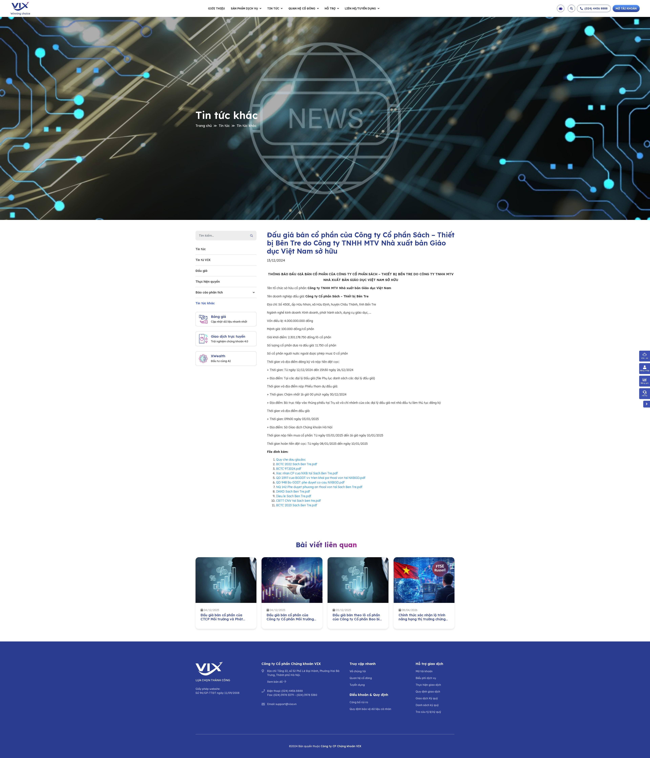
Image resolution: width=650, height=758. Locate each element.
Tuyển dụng (357, 684)
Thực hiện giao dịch (428, 684)
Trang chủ (204, 125)
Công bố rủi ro (359, 702)
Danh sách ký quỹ (427, 705)
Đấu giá (201, 271)
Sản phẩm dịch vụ (244, 8)
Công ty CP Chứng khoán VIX (341, 746)
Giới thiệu (216, 8)
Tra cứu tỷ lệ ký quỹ (428, 712)
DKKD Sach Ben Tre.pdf (293, 491)
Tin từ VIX (203, 260)
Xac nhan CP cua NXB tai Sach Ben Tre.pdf (307, 473)
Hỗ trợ (330, 8)
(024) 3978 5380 (307, 695)
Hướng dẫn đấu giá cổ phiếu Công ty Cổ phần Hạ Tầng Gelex (422, 619)
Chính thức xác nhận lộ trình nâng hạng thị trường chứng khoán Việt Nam (356, 619)
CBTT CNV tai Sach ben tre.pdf (298, 501)
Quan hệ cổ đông (301, 8)
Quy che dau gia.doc (291, 459)
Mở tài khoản (424, 671)
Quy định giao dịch (428, 691)
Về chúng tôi (358, 671)
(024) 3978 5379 (283, 695)
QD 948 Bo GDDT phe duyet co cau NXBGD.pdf (310, 482)
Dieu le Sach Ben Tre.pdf (293, 496)
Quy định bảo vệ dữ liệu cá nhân (370, 709)
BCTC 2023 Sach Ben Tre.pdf (296, 505)
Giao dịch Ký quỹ (427, 698)
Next (457, 594)
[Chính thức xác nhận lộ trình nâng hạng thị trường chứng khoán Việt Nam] (358, 580)
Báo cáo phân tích (209, 292)
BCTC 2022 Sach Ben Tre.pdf (296, 464)
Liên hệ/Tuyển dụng (360, 8)
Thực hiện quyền (208, 282)
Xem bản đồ (275, 681)
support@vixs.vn (286, 704)
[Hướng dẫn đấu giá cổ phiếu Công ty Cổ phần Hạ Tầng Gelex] (424, 580)
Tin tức (273, 8)
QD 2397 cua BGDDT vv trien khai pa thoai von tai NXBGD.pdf (320, 478)
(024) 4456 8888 (292, 691)
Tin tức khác (246, 125)
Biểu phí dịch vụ (426, 678)
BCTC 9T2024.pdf (288, 469)
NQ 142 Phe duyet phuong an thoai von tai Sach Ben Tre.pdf (319, 487)
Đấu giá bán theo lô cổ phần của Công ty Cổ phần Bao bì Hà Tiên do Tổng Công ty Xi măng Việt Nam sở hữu (290, 621)
